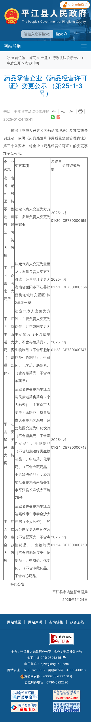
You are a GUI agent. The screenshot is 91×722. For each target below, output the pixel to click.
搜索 (60, 34)
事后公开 (14, 63)
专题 (44, 58)
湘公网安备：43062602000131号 (48, 676)
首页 (32, 58)
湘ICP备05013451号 (51, 657)
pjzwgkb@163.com (55, 664)
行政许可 (32, 63)
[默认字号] (63, 111)
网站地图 (14, 622)
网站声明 (35, 622)
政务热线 (77, 622)
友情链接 (56, 622)
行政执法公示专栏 (66, 58)
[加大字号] (54, 111)
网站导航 (12, 46)
